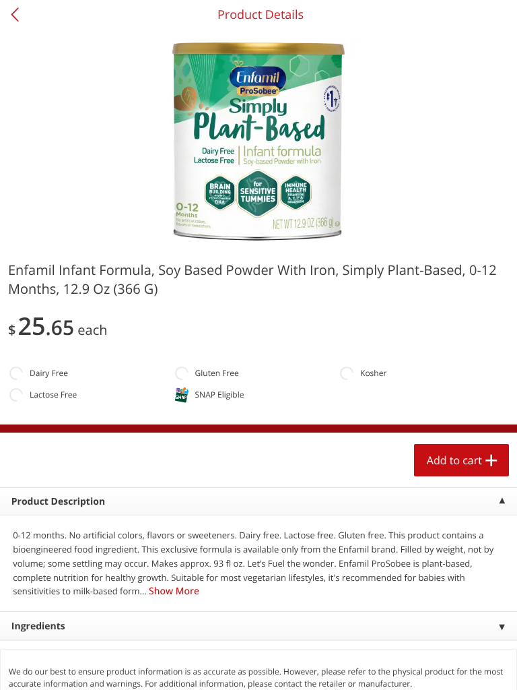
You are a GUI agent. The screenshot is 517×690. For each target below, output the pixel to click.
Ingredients (38, 626)
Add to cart (454, 460)
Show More (174, 591)
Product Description (58, 501)
